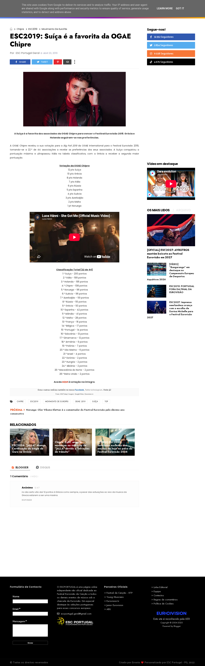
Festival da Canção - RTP (120, 593)
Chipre (20, 29)
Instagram (97, 390)
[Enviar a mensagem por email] (67, 61)
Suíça (95, 401)
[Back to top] (197, 658)
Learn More (165, 8)
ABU (109, 609)
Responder (27, 500)
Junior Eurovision (115, 605)
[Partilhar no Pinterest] (58, 61)
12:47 (37, 487)
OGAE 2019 (80, 401)
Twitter (88, 390)
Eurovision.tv (113, 601)
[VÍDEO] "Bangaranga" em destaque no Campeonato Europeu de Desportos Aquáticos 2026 (170, 271)
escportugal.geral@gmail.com (75, 613)
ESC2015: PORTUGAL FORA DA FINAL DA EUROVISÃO (181, 289)
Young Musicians (115, 597)
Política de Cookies (164, 603)
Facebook (79, 390)
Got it (180, 8)
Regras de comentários (166, 599)
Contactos (159, 595)
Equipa (157, 591)
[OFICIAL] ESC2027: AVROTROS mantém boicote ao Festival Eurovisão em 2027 (168, 253)
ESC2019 (32, 29)
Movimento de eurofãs (54, 29)
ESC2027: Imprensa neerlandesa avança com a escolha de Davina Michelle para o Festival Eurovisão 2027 (170, 309)
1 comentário (19, 476)
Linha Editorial (161, 587)
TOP (106, 401)
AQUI (65, 382)
